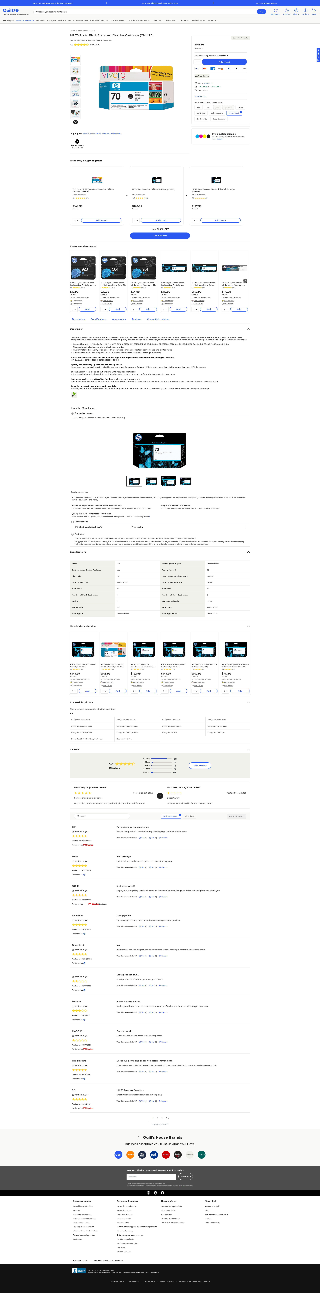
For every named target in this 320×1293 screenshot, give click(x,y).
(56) (175, 759)
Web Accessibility (212, 1223)
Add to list (201, 96)
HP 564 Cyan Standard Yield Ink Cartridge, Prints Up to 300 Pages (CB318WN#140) (113, 284)
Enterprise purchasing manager (130, 1235)
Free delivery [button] (77, 304)
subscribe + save (80, 20)
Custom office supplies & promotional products (137, 1227)
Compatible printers (158, 319)
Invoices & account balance (84, 1218)
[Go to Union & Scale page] (190, 1155)
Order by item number (170, 1218)
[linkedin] (156, 1193)
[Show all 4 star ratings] (161, 762)
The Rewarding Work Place (216, 1214)
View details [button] (217, 139)
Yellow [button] (240, 107)
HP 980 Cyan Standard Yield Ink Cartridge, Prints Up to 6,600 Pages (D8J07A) (203, 284)
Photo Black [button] (234, 113)
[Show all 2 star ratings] (161, 768)
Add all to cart (160, 236)
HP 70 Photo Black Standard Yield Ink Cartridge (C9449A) (93, 190)
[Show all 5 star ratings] (161, 758)
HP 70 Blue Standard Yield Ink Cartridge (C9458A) (204, 665)
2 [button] (157, 1118)
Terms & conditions (117, 1281)
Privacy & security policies (84, 1235)
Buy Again (51, 20)
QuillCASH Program (125, 1214)
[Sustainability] (75, 395)
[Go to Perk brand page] (154, 1155)
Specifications (98, 319)
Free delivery (203, 76)
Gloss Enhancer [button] (218, 119)
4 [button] (166, 1118)
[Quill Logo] (11, 10)
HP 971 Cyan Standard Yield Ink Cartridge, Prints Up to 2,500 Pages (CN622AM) (172, 284)
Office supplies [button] (117, 20)
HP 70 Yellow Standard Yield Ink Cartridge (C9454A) (173, 665)
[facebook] (162, 1193)
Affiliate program (124, 1251)
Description (78, 319)
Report (164, 838)
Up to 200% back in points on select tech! (160, 3)
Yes (142, 838)
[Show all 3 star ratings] (161, 765)
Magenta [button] (228, 107)
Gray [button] (217, 107)
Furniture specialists (125, 1239)
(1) (175, 765)
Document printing (125, 1231)
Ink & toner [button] (171, 20)
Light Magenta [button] (217, 113)
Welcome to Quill (212, 1206)
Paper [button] (183, 20)
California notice (149, 1281)
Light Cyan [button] (201, 113)
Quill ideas (121, 1247)
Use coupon (186, 1176)
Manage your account (82, 1214)
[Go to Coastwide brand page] (130, 1155)
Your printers (166, 1214)
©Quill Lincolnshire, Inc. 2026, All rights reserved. (104, 1272)
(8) (174, 772)
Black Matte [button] (202, 119)
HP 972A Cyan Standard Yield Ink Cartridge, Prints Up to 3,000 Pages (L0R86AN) (234, 284)
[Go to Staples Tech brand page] (178, 1155)
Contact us (77, 1239)
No (153, 838)
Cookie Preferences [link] (167, 1281)
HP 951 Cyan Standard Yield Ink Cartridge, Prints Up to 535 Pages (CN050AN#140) (143, 284)
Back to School (64, 20)
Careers (208, 1218)
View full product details (92, 133)
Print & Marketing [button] (97, 20)
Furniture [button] (212, 20)
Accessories (119, 319)
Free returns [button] (203, 90)
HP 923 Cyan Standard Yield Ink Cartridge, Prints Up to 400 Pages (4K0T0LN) (83, 284)
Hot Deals (40, 20)
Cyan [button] (208, 107)
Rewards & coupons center (172, 1223)
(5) (175, 762)
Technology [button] (197, 20)
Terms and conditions (147, 1183)
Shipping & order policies (83, 1227)
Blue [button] (198, 107)
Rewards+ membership (126, 1206)
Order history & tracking (83, 1206)
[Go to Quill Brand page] (118, 1155)
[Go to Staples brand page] (166, 1155)
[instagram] (148, 1193)
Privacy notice (134, 1281)
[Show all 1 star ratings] (161, 772)
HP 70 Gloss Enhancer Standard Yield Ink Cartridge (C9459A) (213, 190)
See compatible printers (81, 297)
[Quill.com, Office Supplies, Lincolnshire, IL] (79, 1271)
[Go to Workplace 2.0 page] (202, 1155)
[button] (261, 11)
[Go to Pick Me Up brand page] (142, 1155)
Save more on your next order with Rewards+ (53, 3)
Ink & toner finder (168, 1210)
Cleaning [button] (157, 20)
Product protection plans (127, 1243)
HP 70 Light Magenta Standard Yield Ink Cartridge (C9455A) (142, 665)
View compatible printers (111, 133)
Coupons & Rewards (25, 20)
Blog (207, 1210)
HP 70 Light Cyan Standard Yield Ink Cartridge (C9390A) (112, 665)
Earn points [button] (240, 38)
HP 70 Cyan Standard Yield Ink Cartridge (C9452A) (153, 189)
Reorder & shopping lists (171, 1206)
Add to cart (224, 62)
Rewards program (124, 1210)
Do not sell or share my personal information (194, 1281)
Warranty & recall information (85, 1231)
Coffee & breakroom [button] (138, 20)
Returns (76, 1210)
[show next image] (246, 449)
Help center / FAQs (81, 1223)
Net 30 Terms (123, 1223)
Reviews (136, 319)
